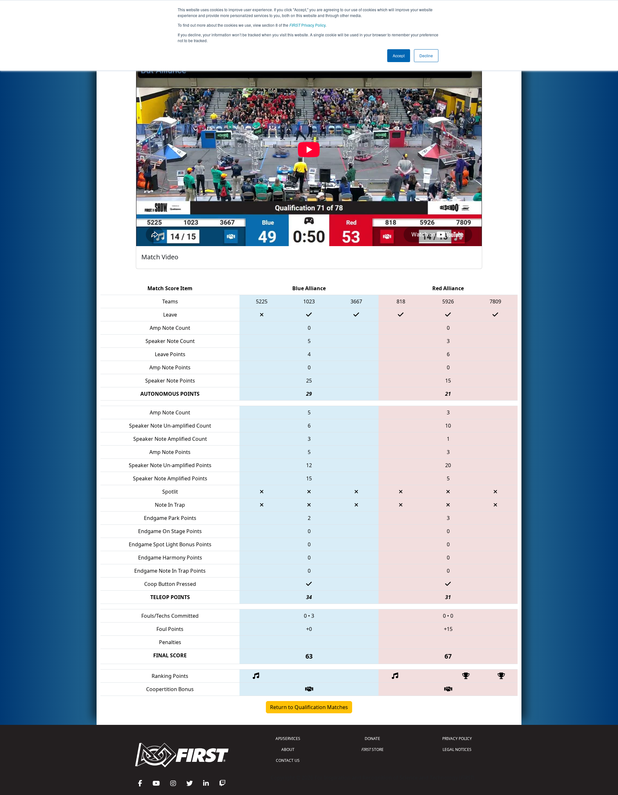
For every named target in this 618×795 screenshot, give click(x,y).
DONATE (372, 738)
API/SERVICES (288, 738)
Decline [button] (426, 55)
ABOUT (288, 749)
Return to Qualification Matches (309, 707)
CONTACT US (288, 760)
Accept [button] (399, 55)
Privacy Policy (307, 25)
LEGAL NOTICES (457, 749)
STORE (372, 749)
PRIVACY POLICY (457, 738)
